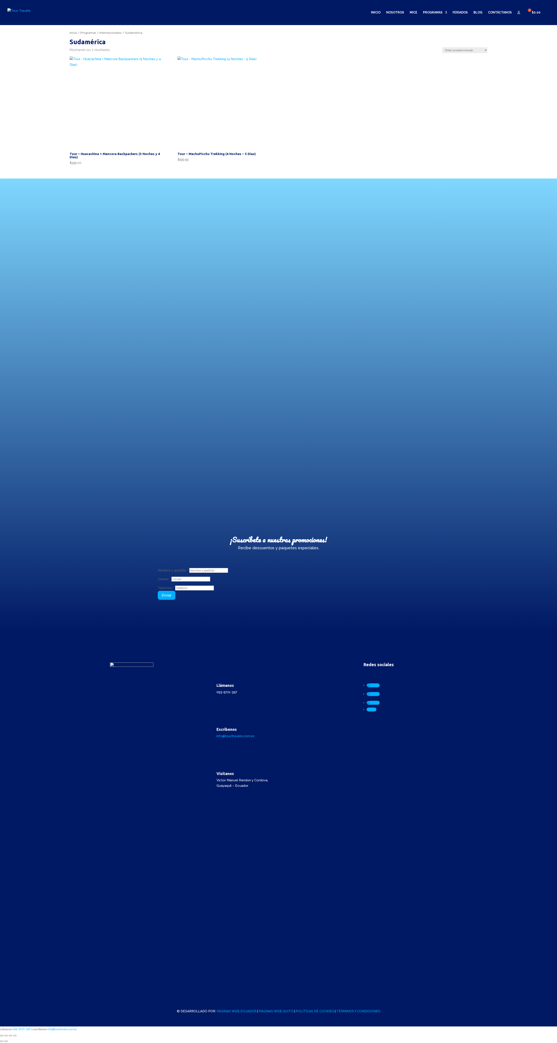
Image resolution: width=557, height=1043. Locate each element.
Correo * (164, 579)
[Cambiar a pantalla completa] (6, 1035)
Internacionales (110, 32)
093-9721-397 (21, 1029)
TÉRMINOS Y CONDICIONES (358, 1011)
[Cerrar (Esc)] (15, 1035)
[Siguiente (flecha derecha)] (6, 1041)
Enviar (166, 595)
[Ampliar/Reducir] (1, 1035)
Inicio (376, 12)
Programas (433, 12)
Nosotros (395, 12)
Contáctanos (500, 12)
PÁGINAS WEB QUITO (276, 1011)
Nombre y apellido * (173, 570)
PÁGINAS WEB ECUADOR (237, 1011)
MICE (413, 12)
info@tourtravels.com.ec (235, 736)
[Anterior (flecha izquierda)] (1, 1041)
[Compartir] (10, 1035)
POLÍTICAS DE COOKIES (315, 1011)
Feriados (460, 12)
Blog (477, 12)
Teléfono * (166, 588)
